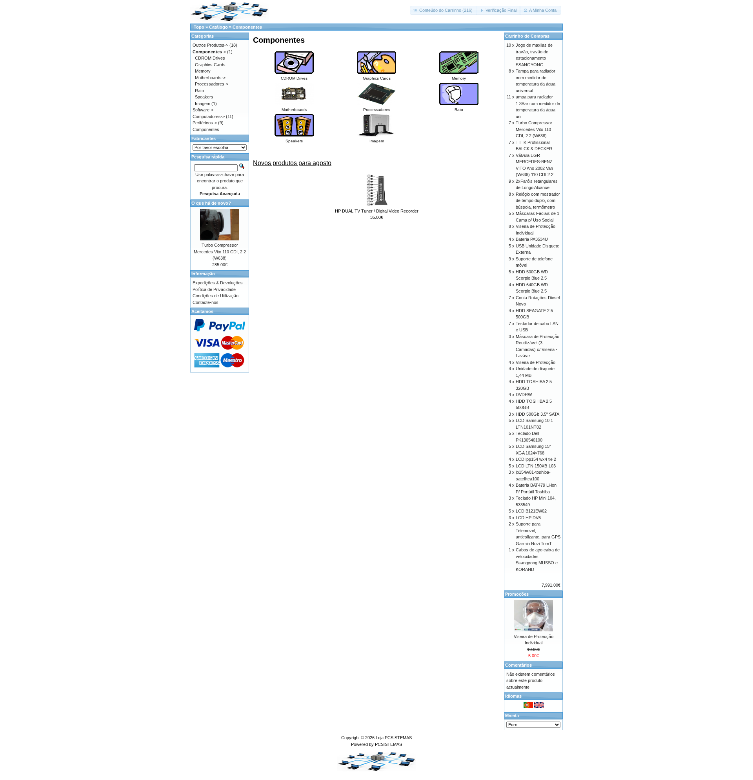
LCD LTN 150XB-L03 (536, 466)
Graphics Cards (210, 64)
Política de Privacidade (214, 289)
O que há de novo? (211, 203)
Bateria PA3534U (532, 239)
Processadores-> (211, 84)
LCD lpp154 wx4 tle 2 (536, 459)
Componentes (247, 27)
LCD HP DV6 (528, 517)
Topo (199, 27)
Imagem (202, 103)
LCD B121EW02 (531, 511)
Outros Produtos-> (210, 45)
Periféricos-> (205, 122)
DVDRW (524, 394)
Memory (203, 71)
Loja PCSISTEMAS (394, 737)
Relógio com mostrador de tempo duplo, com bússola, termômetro (538, 200)
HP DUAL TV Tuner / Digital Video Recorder (376, 211)
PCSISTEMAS (388, 744)
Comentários (518, 665)
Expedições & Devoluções (218, 282)
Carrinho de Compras (527, 36)
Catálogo (218, 27)
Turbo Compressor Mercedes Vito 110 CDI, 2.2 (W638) (220, 251)
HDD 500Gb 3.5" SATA (537, 414)
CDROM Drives (210, 58)
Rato (199, 90)
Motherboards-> (210, 77)
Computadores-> (209, 116)
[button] (443, 10)
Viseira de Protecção (535, 362)
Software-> (203, 109)
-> (209, 51)
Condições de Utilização (215, 295)
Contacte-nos (205, 302)
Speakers (204, 97)
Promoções (517, 594)
